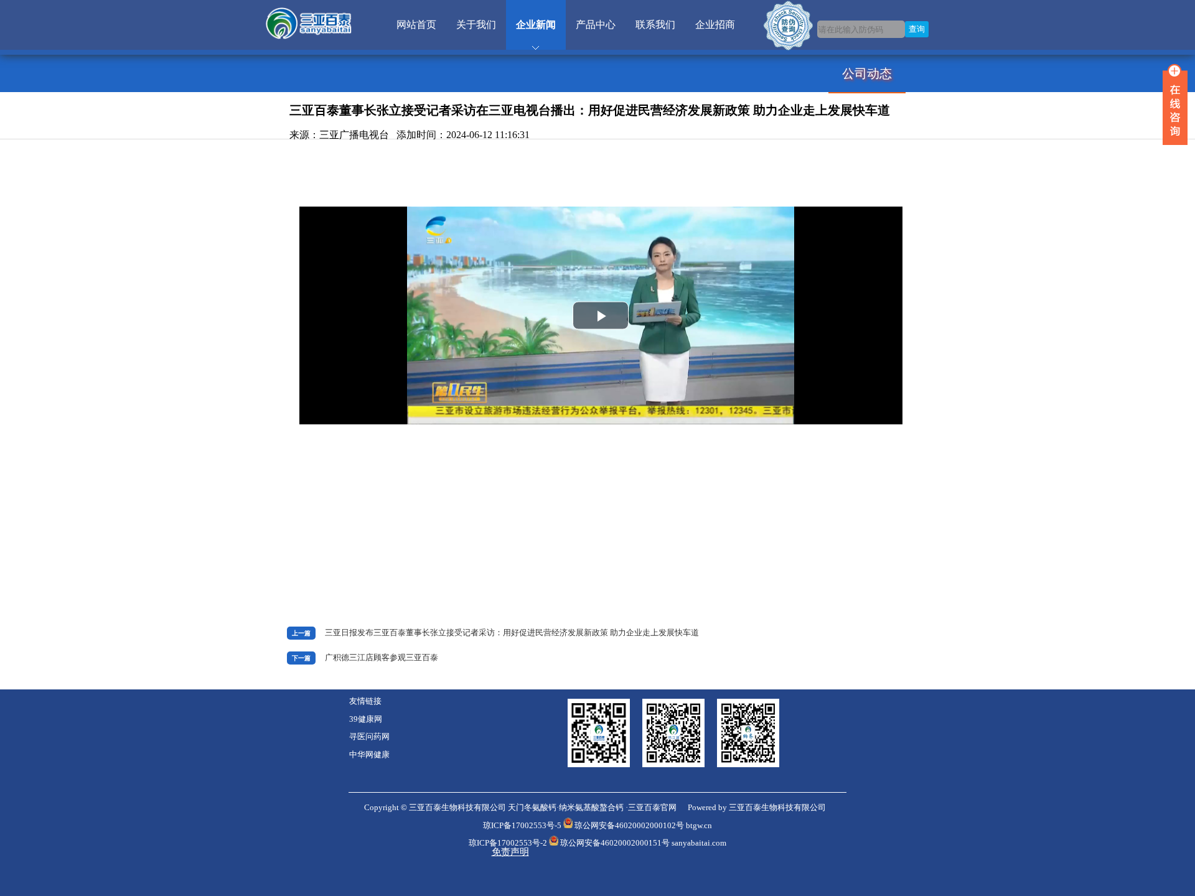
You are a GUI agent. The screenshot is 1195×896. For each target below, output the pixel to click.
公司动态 (867, 73)
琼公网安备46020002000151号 (615, 843)
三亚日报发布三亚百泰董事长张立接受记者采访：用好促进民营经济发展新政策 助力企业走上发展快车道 (512, 632)
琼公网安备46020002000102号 (629, 825)
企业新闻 (536, 24)
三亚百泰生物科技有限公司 (777, 807)
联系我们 (655, 24)
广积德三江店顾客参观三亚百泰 (381, 657)
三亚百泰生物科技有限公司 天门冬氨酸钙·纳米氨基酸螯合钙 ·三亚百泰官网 (543, 807)
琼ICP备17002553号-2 (508, 843)
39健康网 (365, 719)
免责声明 (510, 852)
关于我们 (476, 24)
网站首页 (416, 24)
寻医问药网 (369, 736)
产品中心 (596, 24)
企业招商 (715, 24)
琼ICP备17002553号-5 (522, 825)
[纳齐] (748, 764)
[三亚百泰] (599, 764)
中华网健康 (369, 754)
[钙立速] (679, 764)
